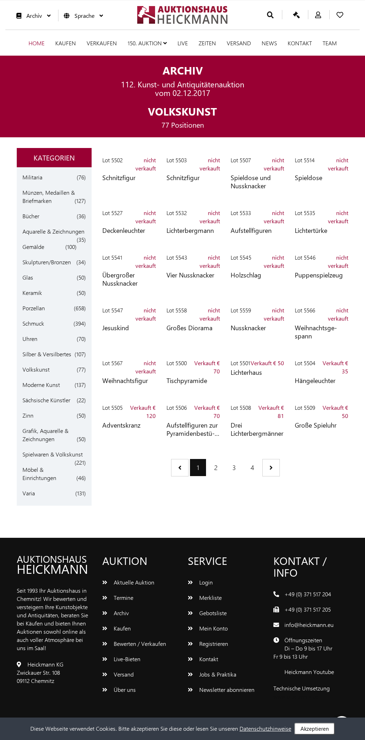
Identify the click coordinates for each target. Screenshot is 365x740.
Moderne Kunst (41, 384)
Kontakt (300, 43)
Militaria (32, 177)
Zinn (28, 415)
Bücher (30, 216)
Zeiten (207, 43)
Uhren (29, 338)
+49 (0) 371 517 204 (307, 594)
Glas (27, 277)
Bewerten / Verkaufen (139, 643)
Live (183, 43)
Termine (122, 597)
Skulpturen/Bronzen (46, 262)
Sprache (84, 15)
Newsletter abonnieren (226, 689)
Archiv (34, 15)
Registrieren (213, 643)
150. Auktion (145, 43)
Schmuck (33, 323)
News (269, 43)
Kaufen (65, 43)
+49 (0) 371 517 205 (307, 609)
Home (37, 43)
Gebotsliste (212, 613)
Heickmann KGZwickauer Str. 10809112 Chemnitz (40, 672)
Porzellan (33, 308)
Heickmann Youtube (309, 671)
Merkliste (210, 597)
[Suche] (270, 15)
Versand (239, 43)
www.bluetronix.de (296, 696)
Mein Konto (213, 628)
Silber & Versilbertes (46, 354)
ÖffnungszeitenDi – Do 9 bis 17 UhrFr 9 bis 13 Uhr (302, 648)
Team (330, 43)
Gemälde (33, 246)
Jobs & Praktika (217, 674)
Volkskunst (36, 369)
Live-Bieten (126, 659)
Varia (28, 493)
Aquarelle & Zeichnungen (53, 231)
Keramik (32, 292)
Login (205, 582)
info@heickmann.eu (309, 624)
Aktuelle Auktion (133, 582)
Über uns (124, 689)
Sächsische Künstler (46, 400)
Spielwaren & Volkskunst (52, 454)
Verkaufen (102, 43)
